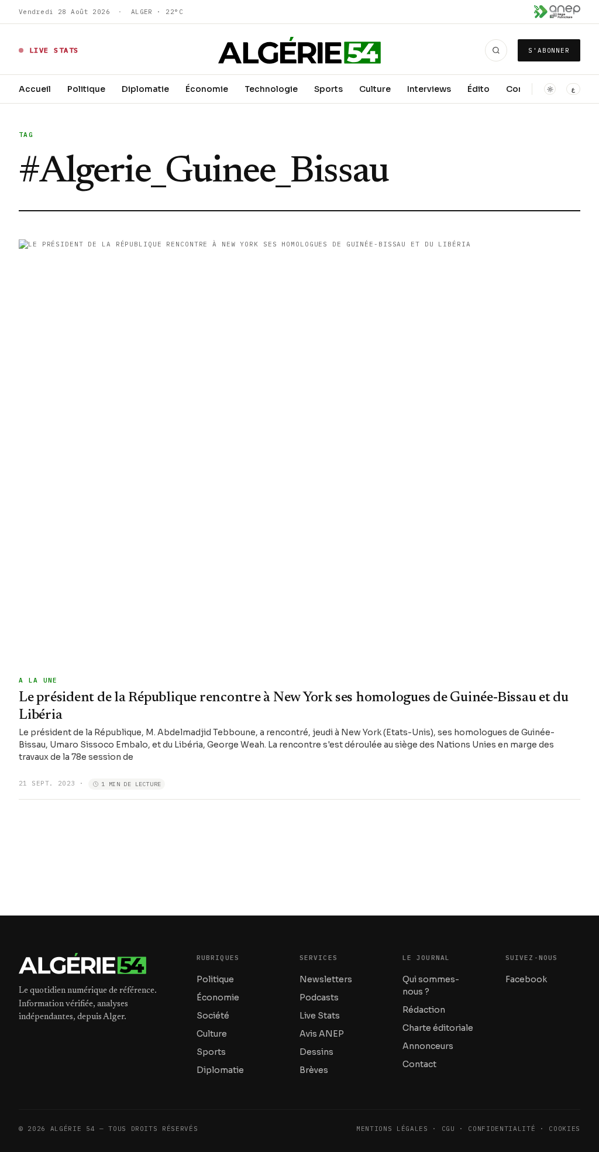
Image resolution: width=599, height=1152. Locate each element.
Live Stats (320, 1015)
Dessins (316, 1052)
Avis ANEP (322, 1033)
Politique (86, 89)
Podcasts (319, 997)
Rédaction (423, 1009)
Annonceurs (427, 1046)
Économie (206, 89)
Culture (375, 89)
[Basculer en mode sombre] (550, 89)
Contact (419, 1064)
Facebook (526, 979)
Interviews (429, 89)
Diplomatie (145, 89)
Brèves (314, 1070)
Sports (328, 89)
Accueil (35, 89)
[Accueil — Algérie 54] (299, 50)
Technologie (271, 89)
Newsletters (326, 979)
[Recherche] (496, 50)
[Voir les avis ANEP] (557, 11)
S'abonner (549, 50)
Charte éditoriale (437, 1028)
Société (213, 1015)
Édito (478, 89)
